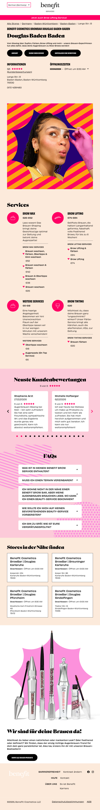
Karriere (64, 788)
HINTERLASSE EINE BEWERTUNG (65, 53)
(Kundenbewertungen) (19, 71)
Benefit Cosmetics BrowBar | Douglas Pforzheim (23, 594)
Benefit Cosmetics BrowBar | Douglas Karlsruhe (23, 561)
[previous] (8, 411)
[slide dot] (17, 436)
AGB (89, 801)
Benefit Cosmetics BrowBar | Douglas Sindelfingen (68, 594)
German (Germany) (17, 5)
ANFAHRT (15, 53)
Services (50, 11)
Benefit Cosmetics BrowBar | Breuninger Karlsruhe (70, 561)
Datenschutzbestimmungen (68, 801)
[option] (29, 411)
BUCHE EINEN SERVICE (36, 53)
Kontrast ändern (72, 771)
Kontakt (64, 777)
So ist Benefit (67, 783)
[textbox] (49, 469)
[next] (92, 411)
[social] (89, 772)
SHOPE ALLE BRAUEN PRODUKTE (22, 757)
